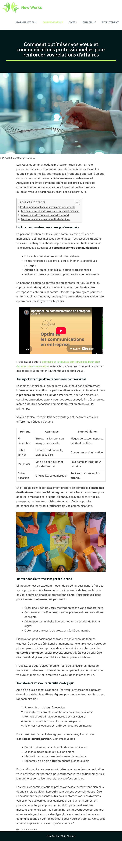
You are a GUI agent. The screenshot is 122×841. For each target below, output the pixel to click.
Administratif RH (25, 22)
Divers (72, 22)
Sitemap (71, 836)
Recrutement (110, 22)
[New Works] (10, 7)
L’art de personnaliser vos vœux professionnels (47, 207)
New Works (31, 7)
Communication (52, 22)
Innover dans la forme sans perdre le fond (45, 215)
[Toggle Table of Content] (75, 202)
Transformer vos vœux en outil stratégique (45, 219)
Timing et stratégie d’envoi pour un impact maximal (50, 211)
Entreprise (89, 22)
